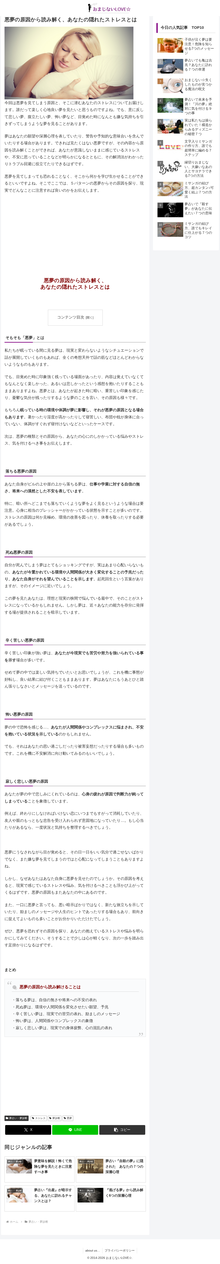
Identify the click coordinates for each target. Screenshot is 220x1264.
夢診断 (56, 1118)
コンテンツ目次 (70, 317)
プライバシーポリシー (120, 1250)
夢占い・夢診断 (18, 1118)
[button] (122, 1130)
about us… (92, 1250)
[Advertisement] (75, 229)
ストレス (40, 1118)
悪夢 (69, 1118)
